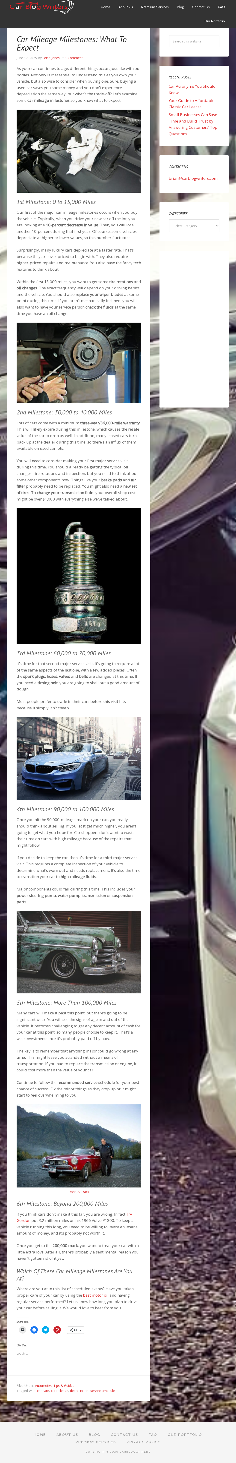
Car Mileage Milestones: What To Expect (72, 43)
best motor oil (96, 1295)
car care (43, 1390)
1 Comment (74, 58)
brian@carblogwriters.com (193, 178)
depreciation (79, 1390)
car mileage (59, 1390)
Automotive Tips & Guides (54, 1385)
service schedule (102, 1390)
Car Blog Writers (42, 7)
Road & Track (79, 1192)
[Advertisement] (194, 329)
